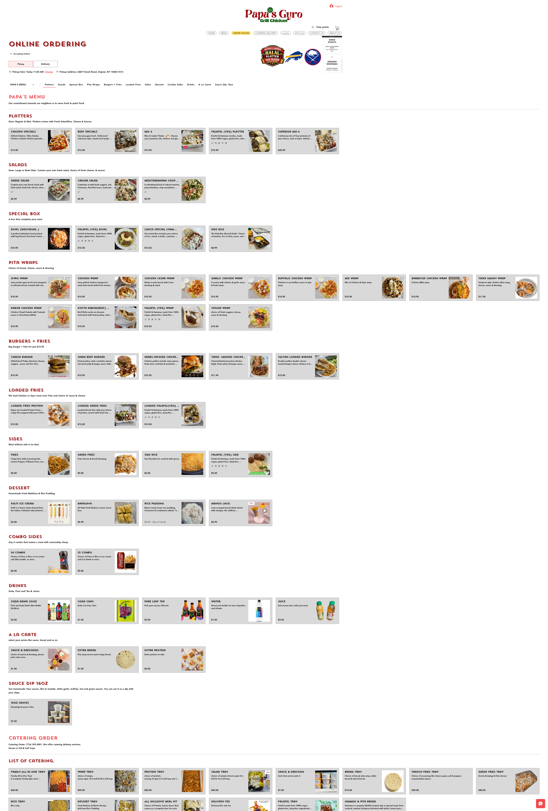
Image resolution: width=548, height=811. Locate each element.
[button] (337, 28)
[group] (45, 64)
